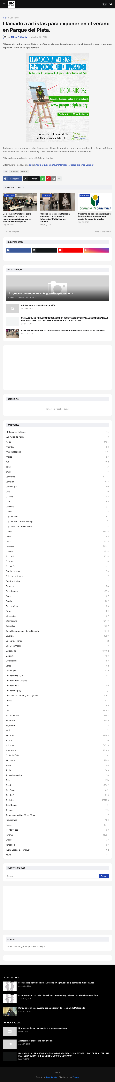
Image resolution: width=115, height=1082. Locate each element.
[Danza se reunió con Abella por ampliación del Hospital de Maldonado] (10, 1011)
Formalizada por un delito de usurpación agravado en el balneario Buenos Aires (56, 983)
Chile (57, 491)
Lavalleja (57, 636)
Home (57, 1072)
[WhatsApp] (42, 178)
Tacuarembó (57, 820)
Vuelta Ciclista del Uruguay (57, 850)
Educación (57, 566)
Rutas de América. (57, 775)
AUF (57, 461)
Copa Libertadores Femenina (57, 526)
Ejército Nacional (57, 571)
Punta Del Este (57, 755)
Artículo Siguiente (103, 231)
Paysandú (57, 725)
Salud (57, 785)
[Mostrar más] (59, 178)
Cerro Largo (57, 486)
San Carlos (57, 790)
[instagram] (96, 250)
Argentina (57, 447)
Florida (57, 601)
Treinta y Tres (57, 830)
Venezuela (57, 845)
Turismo (57, 835)
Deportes (57, 546)
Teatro (57, 825)
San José (57, 795)
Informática (57, 616)
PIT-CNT (57, 740)
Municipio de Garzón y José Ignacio (57, 695)
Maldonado (57, 651)
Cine (57, 501)
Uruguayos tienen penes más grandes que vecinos (42, 1028)
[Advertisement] (57, 367)
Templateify (51, 1077)
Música (57, 700)
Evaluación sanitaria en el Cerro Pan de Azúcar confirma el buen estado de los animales (63, 330)
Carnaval (57, 481)
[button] (4, 4)
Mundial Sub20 (57, 685)
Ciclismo (57, 496)
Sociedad (24, 171)
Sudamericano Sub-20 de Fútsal (57, 815)
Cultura (57, 531)
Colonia (57, 511)
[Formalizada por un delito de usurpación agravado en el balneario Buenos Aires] (10, 986)
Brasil (57, 472)
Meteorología (57, 661)
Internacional (57, 621)
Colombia (57, 506)
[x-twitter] (44, 250)
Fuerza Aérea (57, 606)
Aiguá (57, 442)
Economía (57, 556)
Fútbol (57, 611)
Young (57, 854)
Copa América (57, 516)
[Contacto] (44, 255)
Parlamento (57, 720)
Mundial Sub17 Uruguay (57, 680)
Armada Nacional (57, 452)
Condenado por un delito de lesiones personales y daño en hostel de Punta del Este (58, 995)
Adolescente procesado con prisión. (38, 305)
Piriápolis (57, 735)
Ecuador (57, 561)
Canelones (14, 18)
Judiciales (57, 626)
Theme (76, 1077)
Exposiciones (57, 591)
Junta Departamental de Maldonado (57, 631)
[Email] (53, 178)
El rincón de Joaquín (57, 576)
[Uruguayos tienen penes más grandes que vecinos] (10, 1031)
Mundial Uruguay (57, 690)
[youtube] (70, 250)
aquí (31, 165)
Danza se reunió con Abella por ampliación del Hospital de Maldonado (51, 1008)
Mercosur (57, 656)
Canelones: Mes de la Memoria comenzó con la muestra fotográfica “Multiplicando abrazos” (55, 218)
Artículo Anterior (11, 231)
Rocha (57, 770)
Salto (57, 780)
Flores (57, 596)
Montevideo (57, 670)
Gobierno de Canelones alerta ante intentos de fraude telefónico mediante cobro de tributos (94, 216)
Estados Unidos (57, 581)
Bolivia (57, 467)
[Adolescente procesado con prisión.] (12, 308)
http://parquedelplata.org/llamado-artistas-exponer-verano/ (64, 165)
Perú (57, 730)
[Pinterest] (48, 178)
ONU (57, 710)
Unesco (57, 840)
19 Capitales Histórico (57, 432)
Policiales (57, 745)
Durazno (57, 551)
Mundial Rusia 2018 (57, 675)
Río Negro (57, 760)
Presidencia (57, 750)
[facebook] (18, 250)
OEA (57, 705)
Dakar (57, 536)
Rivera (57, 765)
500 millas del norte (57, 437)
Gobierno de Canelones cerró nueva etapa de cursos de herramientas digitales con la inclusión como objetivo (17, 218)
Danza (57, 541)
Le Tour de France (57, 641)
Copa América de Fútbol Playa (57, 521)
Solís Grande (57, 805)
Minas (57, 666)
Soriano (57, 810)
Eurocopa (57, 586)
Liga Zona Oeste (57, 646)
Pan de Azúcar (57, 715)
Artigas (57, 457)
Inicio (5, 18)
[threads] (18, 255)
